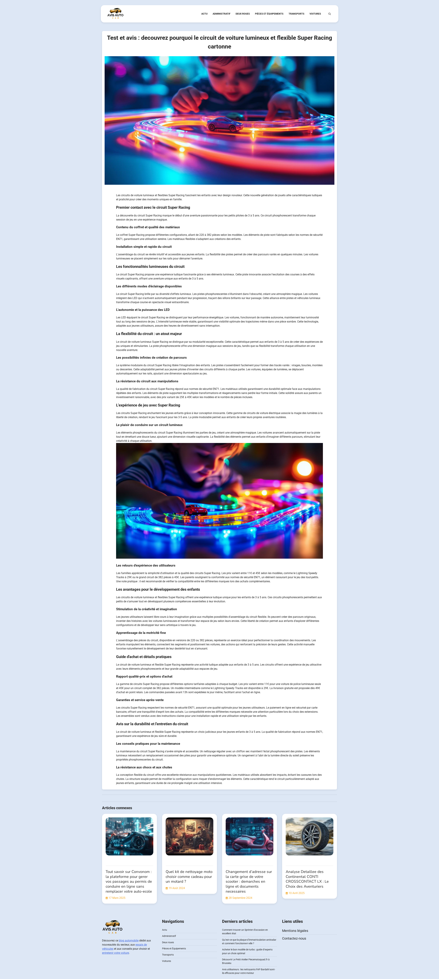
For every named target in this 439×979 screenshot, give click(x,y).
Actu (204, 13)
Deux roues (243, 13)
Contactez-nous (294, 938)
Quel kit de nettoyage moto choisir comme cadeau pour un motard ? (189, 876)
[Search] (329, 13)
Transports (296, 13)
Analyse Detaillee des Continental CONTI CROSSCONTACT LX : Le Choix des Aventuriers (307, 879)
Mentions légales (295, 931)
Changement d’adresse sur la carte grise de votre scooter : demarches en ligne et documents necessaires (249, 881)
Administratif (221, 13)
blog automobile (129, 940)
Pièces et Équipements (269, 13)
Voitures (315, 13)
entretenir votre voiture (115, 952)
